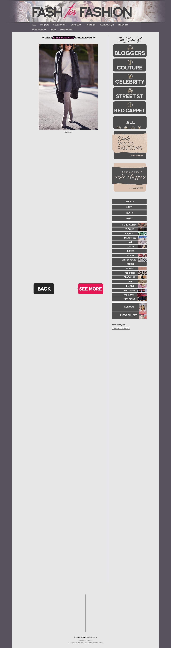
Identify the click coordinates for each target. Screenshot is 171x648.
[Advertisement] (128, 361)
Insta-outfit (123, 25)
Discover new (66, 30)
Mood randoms (39, 30)
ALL (34, 25)
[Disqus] (68, 177)
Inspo (53, 30)
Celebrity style (107, 25)
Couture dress (60, 25)
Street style (76, 25)
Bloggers (44, 25)
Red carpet (91, 25)
